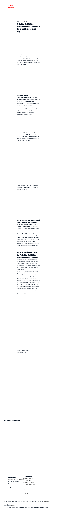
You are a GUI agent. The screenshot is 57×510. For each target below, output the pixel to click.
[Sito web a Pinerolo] (12, 505)
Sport (30, 480)
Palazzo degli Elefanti (26, 488)
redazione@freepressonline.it (16, 479)
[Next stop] (28, 118)
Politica (31, 478)
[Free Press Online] (49, 2)
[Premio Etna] (28, 172)
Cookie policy (7, 502)
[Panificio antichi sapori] (28, 157)
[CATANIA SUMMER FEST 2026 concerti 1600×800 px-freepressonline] (28, 144)
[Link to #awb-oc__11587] (4, 6)
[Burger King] (28, 338)
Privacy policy (46, 501)
